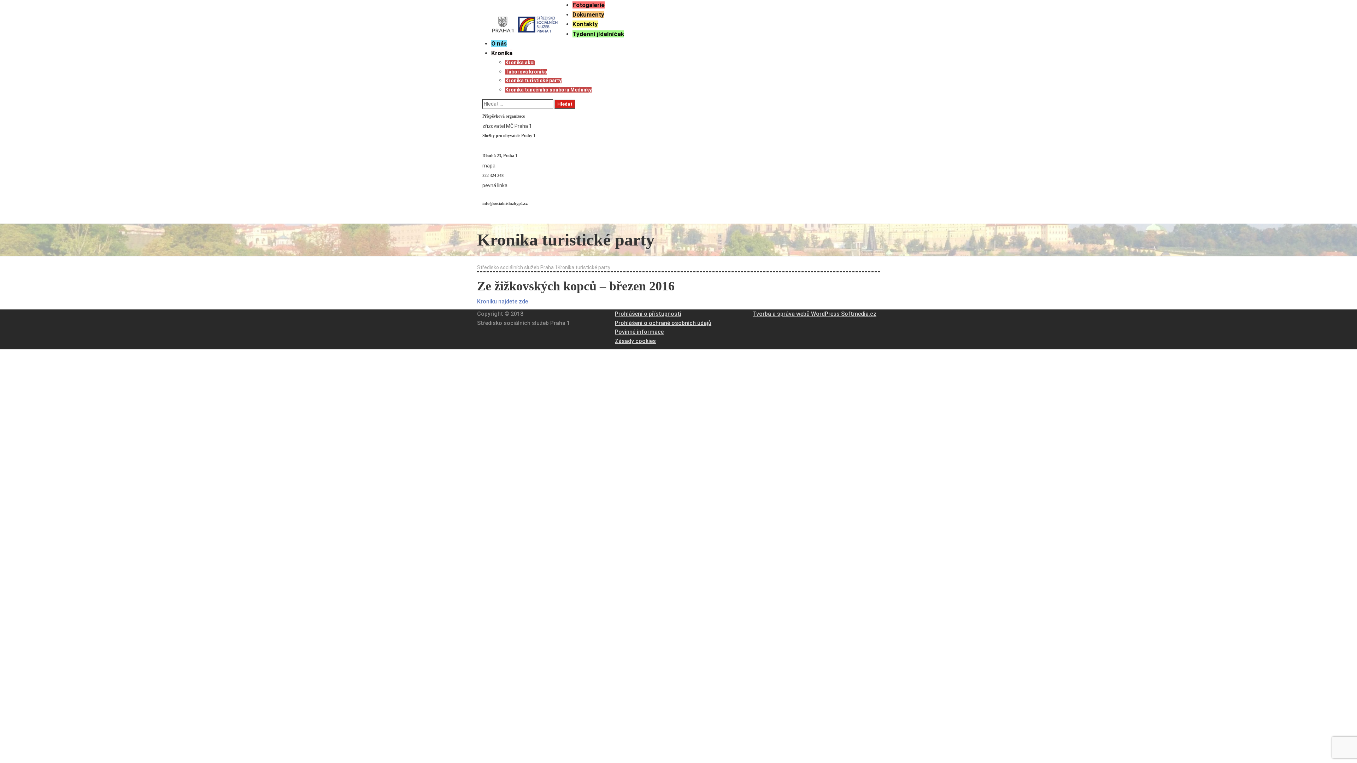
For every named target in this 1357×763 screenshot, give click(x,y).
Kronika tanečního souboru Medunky (548, 90)
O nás (499, 43)
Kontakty (585, 24)
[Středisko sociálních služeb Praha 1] (524, 17)
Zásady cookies (635, 341)
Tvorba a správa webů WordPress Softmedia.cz (814, 313)
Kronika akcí (520, 62)
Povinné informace (639, 332)
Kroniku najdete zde (502, 301)
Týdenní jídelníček (598, 33)
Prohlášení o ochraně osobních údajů (663, 323)
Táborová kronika (526, 72)
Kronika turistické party (533, 80)
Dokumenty (588, 14)
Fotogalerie (588, 4)
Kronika (501, 53)
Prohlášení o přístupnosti (648, 313)
